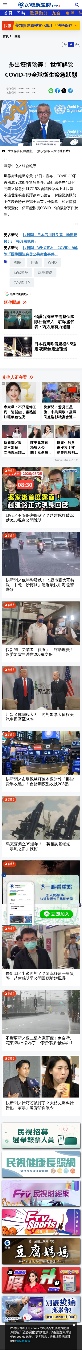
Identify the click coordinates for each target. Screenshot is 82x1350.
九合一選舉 (63, 13)
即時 (21, 13)
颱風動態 (39, 13)
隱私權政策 (23, 1341)
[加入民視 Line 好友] (41, 900)
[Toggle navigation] (5, 5)
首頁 (8, 13)
